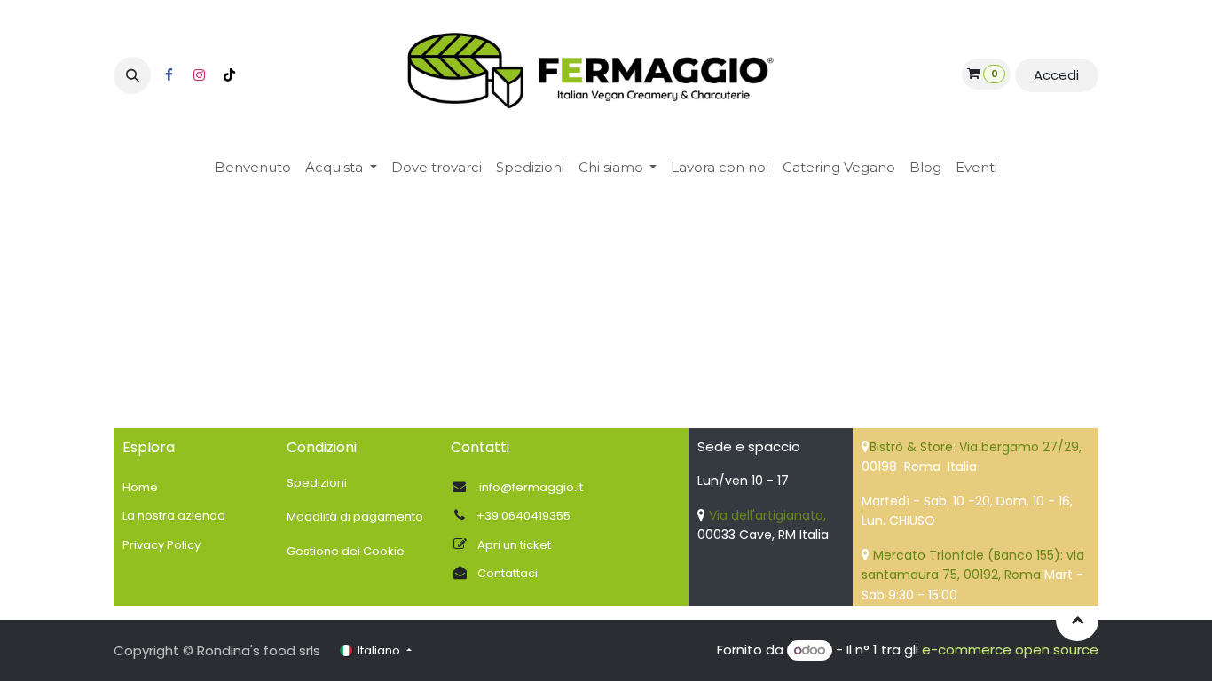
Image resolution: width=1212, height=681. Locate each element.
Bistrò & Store (911, 447)
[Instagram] (198, 75)
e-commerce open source (1010, 649)
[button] (132, 75)
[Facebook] (168, 75)
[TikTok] (229, 75)
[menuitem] (253, 168)
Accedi (1056, 75)
